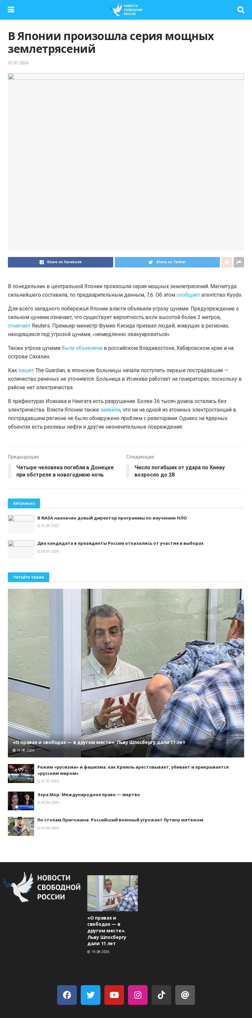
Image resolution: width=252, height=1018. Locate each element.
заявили (110, 410)
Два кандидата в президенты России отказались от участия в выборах (120, 543)
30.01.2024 (49, 551)
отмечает (19, 326)
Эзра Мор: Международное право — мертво (88, 794)
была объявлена (82, 348)
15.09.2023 (49, 526)
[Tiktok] (161, 995)
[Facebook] (67, 995)
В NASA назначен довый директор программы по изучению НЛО (112, 518)
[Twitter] (90, 995)
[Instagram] (138, 995)
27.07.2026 (49, 781)
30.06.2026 (49, 802)
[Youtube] (114, 995)
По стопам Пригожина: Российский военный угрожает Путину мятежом (120, 820)
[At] (185, 995)
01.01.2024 (18, 62)
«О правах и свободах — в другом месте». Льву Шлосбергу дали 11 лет (99, 742)
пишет (26, 370)
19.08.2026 (25, 750)
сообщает (189, 295)
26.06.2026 (49, 828)
